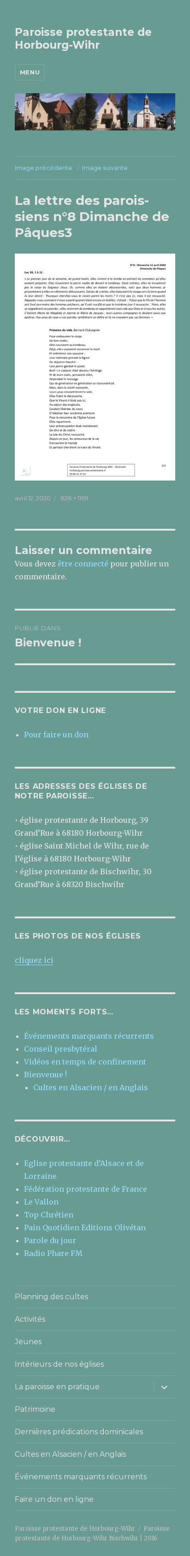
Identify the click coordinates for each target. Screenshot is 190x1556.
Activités (30, 1319)
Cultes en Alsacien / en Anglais (90, 1087)
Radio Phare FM (53, 1253)
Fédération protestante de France (85, 1189)
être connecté (83, 563)
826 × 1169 (74, 498)
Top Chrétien (48, 1214)
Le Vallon (41, 1201)
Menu (30, 72)
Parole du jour (50, 1240)
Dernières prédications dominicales (79, 1431)
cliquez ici (34, 960)
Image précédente (43, 167)
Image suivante (105, 167)
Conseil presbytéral (60, 1048)
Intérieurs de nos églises (59, 1364)
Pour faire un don (56, 734)
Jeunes (28, 1341)
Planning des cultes (51, 1296)
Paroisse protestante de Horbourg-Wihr (83, 38)
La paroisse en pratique (57, 1386)
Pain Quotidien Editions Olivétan (85, 1227)
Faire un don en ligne (54, 1499)
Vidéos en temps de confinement (85, 1061)
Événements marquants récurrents (89, 1036)
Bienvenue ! (45, 1074)
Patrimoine (35, 1409)
